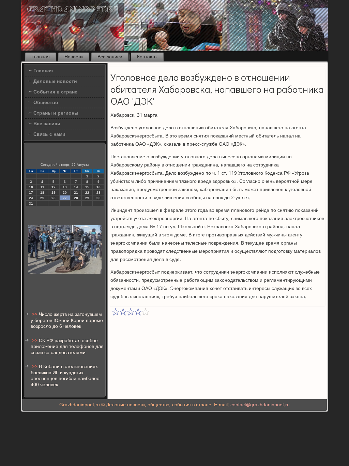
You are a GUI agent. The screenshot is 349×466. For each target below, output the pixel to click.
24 (31, 198)
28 (76, 198)
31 (31, 203)
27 (65, 198)
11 (42, 187)
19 (53, 192)
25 (42, 198)
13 (65, 187)
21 (76, 192)
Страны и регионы (55, 113)
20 (65, 192)
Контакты (147, 57)
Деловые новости (55, 81)
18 (42, 192)
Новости (73, 57)
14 (76, 187)
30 (98, 198)
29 (87, 198)
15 (87, 187)
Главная (40, 57)
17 (31, 192)
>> (35, 314)
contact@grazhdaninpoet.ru (260, 405)
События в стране (55, 92)
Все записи (109, 57)
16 (98, 187)
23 (98, 192)
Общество (45, 103)
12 (53, 187)
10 (31, 187)
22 (87, 192)
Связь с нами (49, 134)
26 (53, 198)
